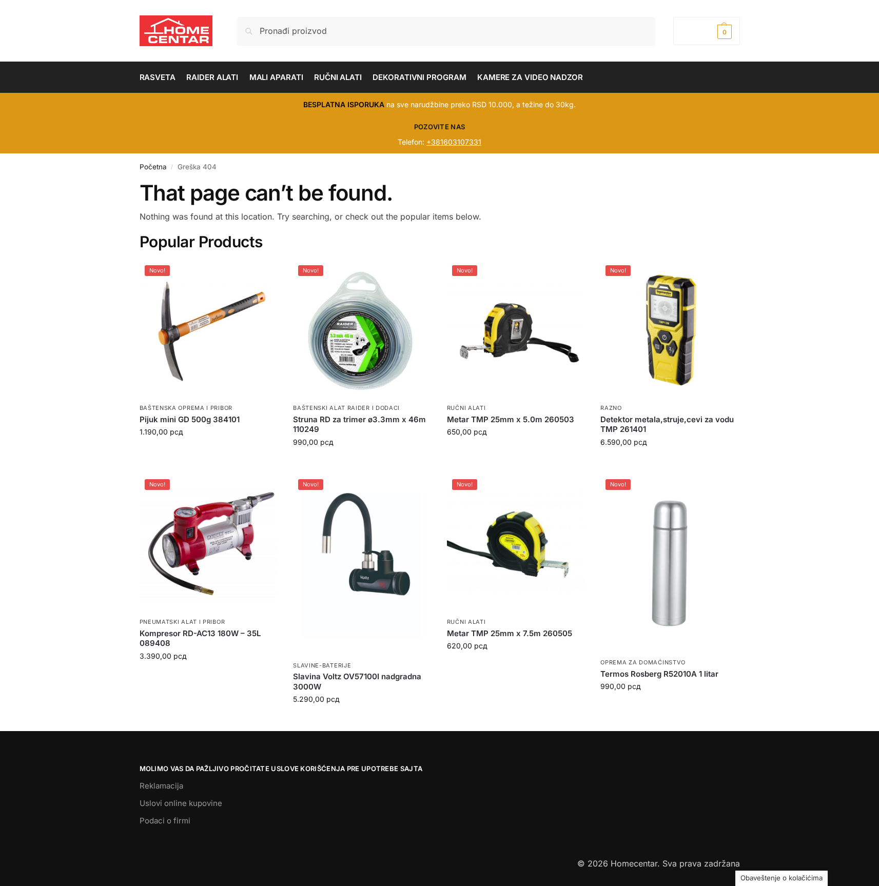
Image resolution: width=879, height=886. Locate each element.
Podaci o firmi (165, 820)
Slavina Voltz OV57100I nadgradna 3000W (357, 682)
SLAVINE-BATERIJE (322, 665)
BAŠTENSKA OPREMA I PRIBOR (186, 407)
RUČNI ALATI (466, 407)
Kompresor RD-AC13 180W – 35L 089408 (200, 638)
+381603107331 (453, 141)
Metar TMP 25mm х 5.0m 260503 (510, 419)
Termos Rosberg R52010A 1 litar (659, 674)
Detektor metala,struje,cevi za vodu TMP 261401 (667, 425)
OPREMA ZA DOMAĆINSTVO (643, 662)
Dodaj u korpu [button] (208, 453)
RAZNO (611, 407)
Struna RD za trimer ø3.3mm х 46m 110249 (359, 425)
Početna (153, 167)
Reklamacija (161, 786)
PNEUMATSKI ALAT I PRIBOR (182, 621)
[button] (706, 31)
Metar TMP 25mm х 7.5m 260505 (509, 633)
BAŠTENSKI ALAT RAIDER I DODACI (346, 407)
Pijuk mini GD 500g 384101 (190, 419)
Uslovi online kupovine (181, 803)
